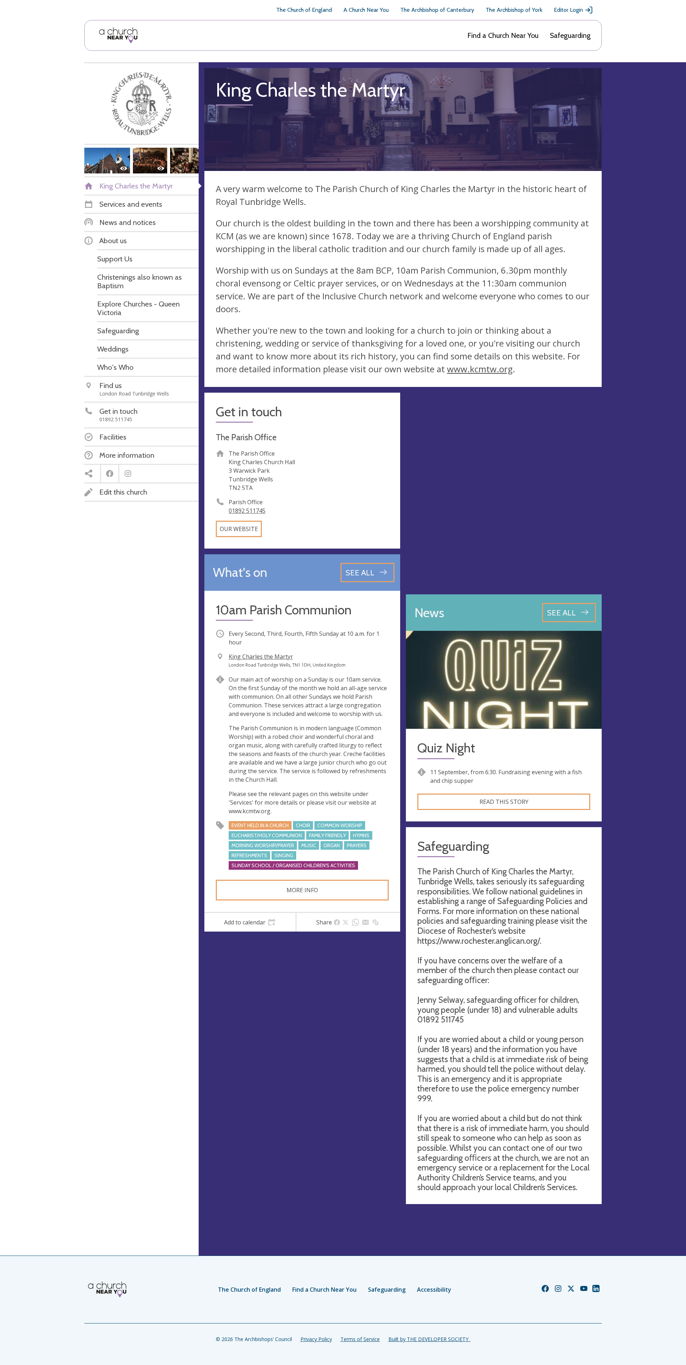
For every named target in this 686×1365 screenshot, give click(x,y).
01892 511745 (247, 511)
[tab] (249, 922)
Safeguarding (570, 35)
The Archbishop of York (514, 9)
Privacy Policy (316, 1339)
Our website (239, 529)
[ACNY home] (118, 35)
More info (302, 890)
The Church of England (304, 9)
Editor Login (568, 9)
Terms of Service (360, 1339)
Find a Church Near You (502, 35)
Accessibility (434, 1289)
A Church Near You (366, 9)
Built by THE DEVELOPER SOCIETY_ (429, 1339)
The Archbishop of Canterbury (437, 9)
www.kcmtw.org (480, 369)
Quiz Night (446, 748)
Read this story (503, 802)
